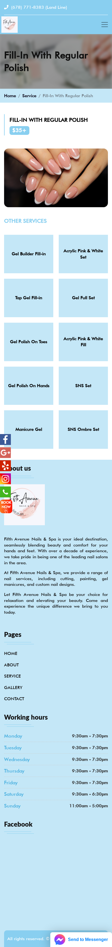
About (11, 664)
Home (10, 95)
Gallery (13, 687)
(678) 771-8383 (38, 7)
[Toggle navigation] (104, 24)
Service (29, 95)
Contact (14, 698)
